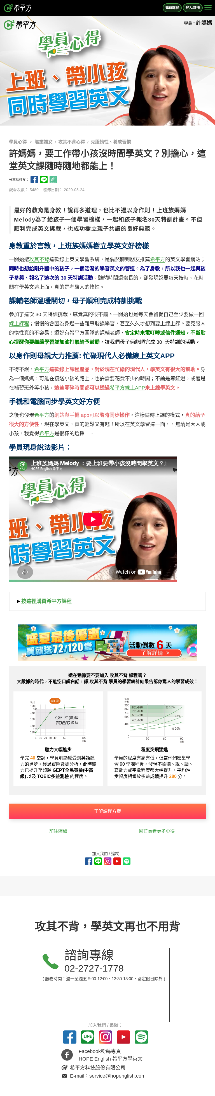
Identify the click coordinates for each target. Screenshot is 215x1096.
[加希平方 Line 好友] (98, 861)
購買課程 (172, 8)
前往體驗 (58, 831)
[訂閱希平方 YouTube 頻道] (117, 861)
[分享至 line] (44, 179)
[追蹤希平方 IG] (107, 861)
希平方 (157, 259)
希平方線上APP (127, 388)
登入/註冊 (193, 8)
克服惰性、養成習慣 (111, 142)
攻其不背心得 (71, 142)
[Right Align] (208, 8)
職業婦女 (44, 142)
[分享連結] (53, 179)
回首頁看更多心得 (157, 831)
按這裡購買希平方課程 (46, 601)
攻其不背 (39, 259)
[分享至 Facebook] (34, 179)
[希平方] (18, 8)
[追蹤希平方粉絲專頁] (88, 861)
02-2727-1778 (94, 968)
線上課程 (19, 323)
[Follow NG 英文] (126, 861)
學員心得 (18, 142)
